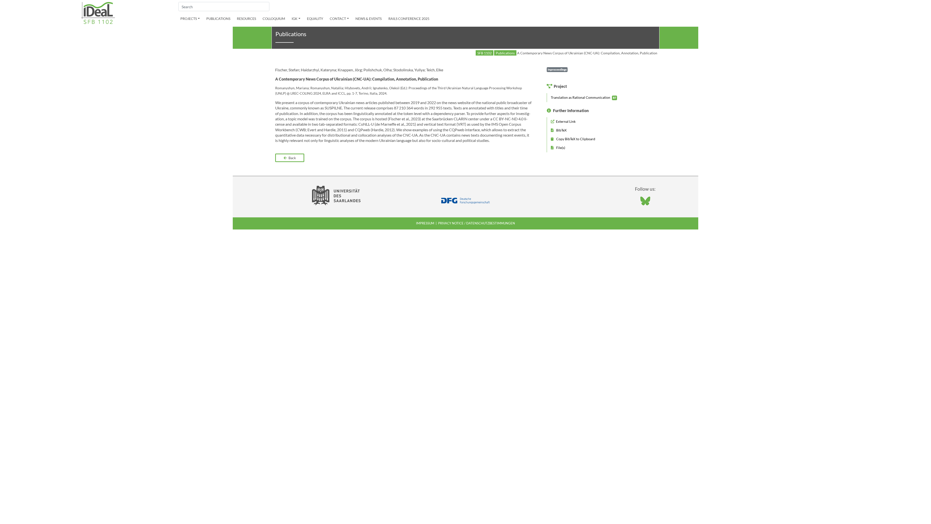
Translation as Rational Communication (583, 97)
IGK (294, 18)
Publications (218, 18)
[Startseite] (98, 12)
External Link (565, 121)
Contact (338, 18)
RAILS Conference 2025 (408, 18)
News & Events (368, 18)
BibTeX (561, 130)
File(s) (560, 148)
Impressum (425, 223)
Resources (246, 18)
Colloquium (274, 18)
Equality (315, 18)
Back (292, 158)
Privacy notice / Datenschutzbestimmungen (476, 223)
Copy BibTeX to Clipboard (575, 139)
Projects (188, 18)
